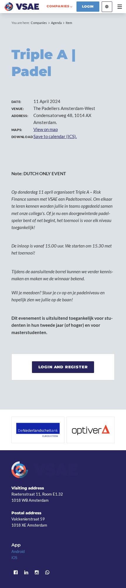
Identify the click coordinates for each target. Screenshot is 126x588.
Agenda (56, 23)
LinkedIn (26, 572)
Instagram (37, 572)
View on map (45, 129)
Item (69, 23)
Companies (39, 23)
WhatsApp (47, 572)
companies (58, 6)
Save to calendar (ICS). (55, 136)
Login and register (63, 367)
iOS (14, 557)
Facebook (15, 572)
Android (18, 551)
